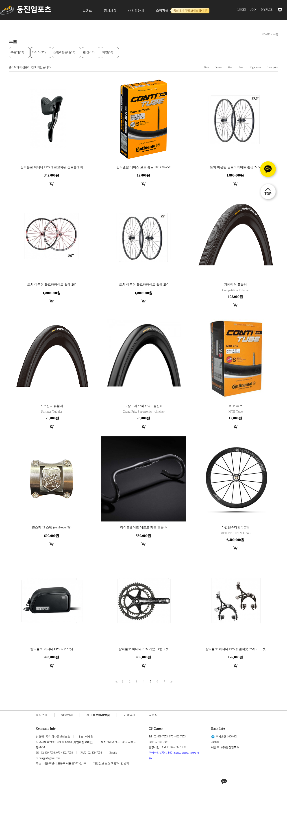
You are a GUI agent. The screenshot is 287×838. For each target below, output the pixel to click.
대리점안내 (136, 10)
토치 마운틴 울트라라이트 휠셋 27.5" (235, 167)
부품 (275, 34)
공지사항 (110, 10)
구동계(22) (17, 52)
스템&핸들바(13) (64, 52)
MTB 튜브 (235, 406)
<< (116, 681)
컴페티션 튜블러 (235, 284)
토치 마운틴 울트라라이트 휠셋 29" (143, 284)
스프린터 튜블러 (51, 406)
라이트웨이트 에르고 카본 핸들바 (143, 527)
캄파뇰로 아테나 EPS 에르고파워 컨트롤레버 (51, 167)
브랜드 (87, 10)
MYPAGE (266, 9)
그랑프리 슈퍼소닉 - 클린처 (143, 406)
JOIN (253, 9)
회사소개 (42, 715)
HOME (266, 34)
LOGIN (241, 9)
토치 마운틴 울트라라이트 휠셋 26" (51, 284)
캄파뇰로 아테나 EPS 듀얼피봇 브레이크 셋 (235, 649)
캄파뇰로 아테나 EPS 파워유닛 (51, 649)
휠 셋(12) (88, 52)
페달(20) (107, 52)
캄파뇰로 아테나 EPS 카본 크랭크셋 (144, 649)
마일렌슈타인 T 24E (235, 527)
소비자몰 (181, 10)
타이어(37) (39, 52)
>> (171, 681)
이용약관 (129, 715)
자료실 (153, 715)
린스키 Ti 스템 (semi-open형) (52, 527)
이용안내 (67, 715)
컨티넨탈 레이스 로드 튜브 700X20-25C (143, 167)
